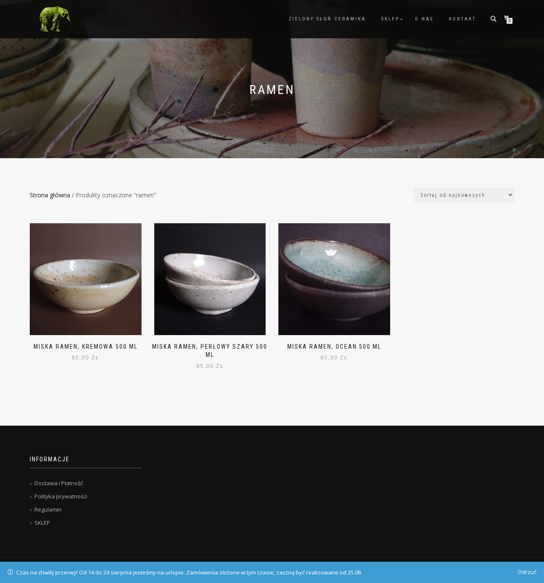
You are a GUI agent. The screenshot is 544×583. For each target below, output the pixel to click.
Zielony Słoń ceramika (327, 19)
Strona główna (50, 195)
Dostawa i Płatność (58, 483)
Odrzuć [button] (527, 572)
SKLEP (390, 19)
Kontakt (462, 19)
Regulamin (48, 509)
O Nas (424, 19)
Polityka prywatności (60, 496)
